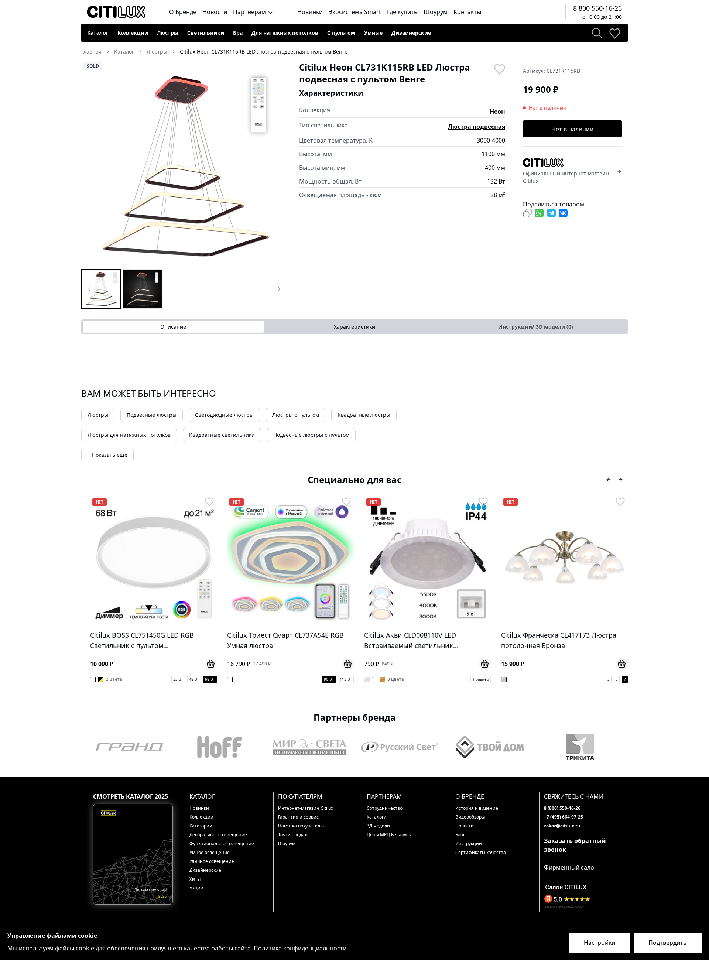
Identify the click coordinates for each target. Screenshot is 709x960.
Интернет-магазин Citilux (305, 808)
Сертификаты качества (480, 852)
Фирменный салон (571, 867)
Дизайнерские (411, 32)
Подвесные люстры (152, 414)
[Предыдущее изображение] (91, 164)
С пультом (341, 32)
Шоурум (436, 12)
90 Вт (192, 679)
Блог (460, 835)
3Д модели (378, 826)
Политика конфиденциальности (300, 948)
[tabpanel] (354, 349)
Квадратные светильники (222, 434)
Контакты (467, 12)
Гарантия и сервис (298, 817)
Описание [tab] (173, 326)
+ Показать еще (107, 454)
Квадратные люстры (364, 414)
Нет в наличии (572, 129)
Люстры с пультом (295, 414)
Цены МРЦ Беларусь (389, 835)
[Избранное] (614, 32)
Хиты (195, 879)
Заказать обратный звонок (575, 845)
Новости (214, 12)
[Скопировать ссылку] (527, 213)
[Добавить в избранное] (499, 69)
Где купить (402, 12)
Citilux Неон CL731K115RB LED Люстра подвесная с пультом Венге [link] (263, 51)
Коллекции (132, 32)
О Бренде (182, 12)
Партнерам (250, 12)
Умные (373, 32)
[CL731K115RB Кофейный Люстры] (142, 289)
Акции (196, 888)
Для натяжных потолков (284, 32)
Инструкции (468, 843)
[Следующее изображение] (277, 164)
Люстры (167, 32)
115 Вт (209, 679)
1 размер (343, 679)
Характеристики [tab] (354, 326)
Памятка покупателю (301, 826)
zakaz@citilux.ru (562, 826)
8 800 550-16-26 (597, 8)
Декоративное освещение (218, 835)
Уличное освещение (211, 861)
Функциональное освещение (221, 843)
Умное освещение (209, 852)
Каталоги (377, 817)
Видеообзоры (470, 817)
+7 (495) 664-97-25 (563, 817)
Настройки (599, 943)
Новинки (310, 12)
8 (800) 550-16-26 (562, 808)
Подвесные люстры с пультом (311, 434)
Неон (497, 111)
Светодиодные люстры (224, 414)
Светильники (205, 32)
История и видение (476, 808)
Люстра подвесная (476, 127)
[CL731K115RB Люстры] (101, 289)
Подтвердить (667, 943)
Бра (238, 32)
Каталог (98, 32)
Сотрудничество (385, 808)
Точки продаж (293, 835)
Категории (200, 826)
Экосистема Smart (355, 12)
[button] (184, 164)
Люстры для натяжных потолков (129, 434)
